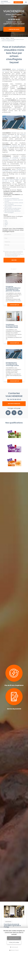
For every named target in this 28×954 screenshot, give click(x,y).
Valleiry (6, 224)
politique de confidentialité (12, 256)
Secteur (7, 38)
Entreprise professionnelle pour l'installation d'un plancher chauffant (13, 289)
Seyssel (12, 38)
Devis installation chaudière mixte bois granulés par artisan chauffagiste (13, 209)
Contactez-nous (14, 29)
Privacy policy (15, 950)
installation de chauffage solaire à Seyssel (14, 170)
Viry (5, 226)
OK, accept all (15, 938)
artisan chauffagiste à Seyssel (14, 70)
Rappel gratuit (18, 2)
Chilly (6, 220)
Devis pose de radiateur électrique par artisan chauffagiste (13, 211)
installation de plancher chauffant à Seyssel (14, 146)
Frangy (6, 221)
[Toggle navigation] (26, 2)
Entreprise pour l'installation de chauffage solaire (12, 364)
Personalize (14, 947)
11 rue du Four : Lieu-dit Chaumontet (14, 23)
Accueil (2, 38)
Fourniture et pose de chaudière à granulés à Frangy (12, 925)
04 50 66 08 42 (14, 19)
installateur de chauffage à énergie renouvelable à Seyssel (14, 158)
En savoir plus (14, 305)
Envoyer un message (14, 403)
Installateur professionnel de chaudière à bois (12, 326)
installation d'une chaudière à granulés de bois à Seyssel (14, 180)
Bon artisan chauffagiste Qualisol (12, 198)
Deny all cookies (14, 942)
